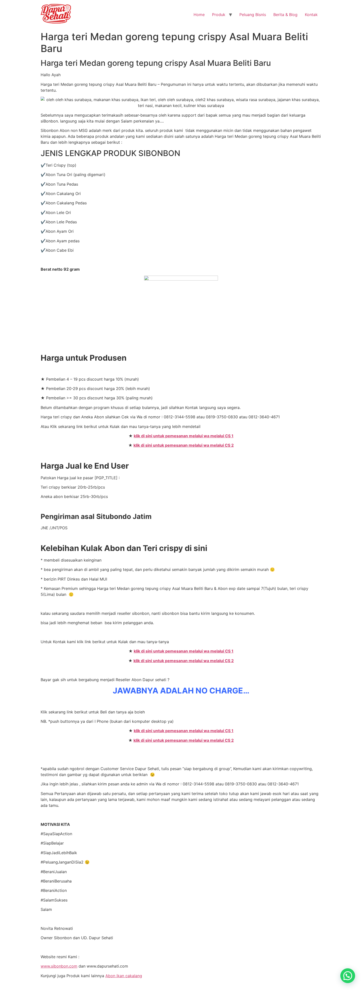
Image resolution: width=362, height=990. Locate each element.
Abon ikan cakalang (123, 975)
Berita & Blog (285, 14)
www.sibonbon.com (59, 966)
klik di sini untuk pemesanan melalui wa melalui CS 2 (183, 445)
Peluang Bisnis (252, 14)
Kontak (311, 14)
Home (199, 14)
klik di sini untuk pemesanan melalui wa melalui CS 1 (183, 435)
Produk (218, 14)
